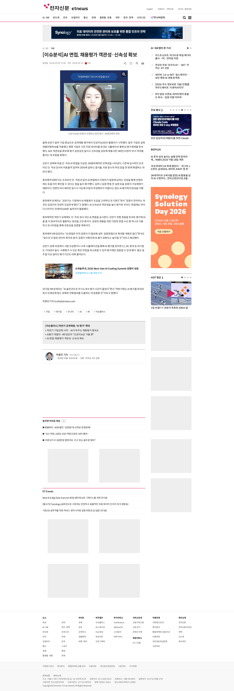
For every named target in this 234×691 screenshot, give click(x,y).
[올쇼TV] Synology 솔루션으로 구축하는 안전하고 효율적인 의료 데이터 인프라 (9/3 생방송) (86, 504)
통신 (86, 17)
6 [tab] (185, 110)
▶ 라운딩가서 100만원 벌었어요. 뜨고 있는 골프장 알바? (69, 440)
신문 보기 (136, 627)
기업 (48, 311)
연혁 (180, 632)
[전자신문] (66, 6)
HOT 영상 (157, 277)
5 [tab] (182, 110)
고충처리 (156, 646)
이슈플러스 (101, 311)
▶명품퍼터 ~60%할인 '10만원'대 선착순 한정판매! (66, 427)
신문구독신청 (138, 622)
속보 (44, 622)
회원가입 (188, 9)
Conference (119, 622)
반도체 (56, 17)
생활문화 (82, 636)
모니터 (71, 311)
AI (81, 311)
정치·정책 (128, 17)
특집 (63, 651)
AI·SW (46, 17)
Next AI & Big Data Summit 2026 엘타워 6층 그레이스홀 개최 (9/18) (75, 497)
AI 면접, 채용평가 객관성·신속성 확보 (65, 338)
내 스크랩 (136, 642)
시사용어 (117, 632)
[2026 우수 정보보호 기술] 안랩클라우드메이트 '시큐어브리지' (172, 86)
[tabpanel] (171, 76)
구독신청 (169, 9)
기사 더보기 (74, 355)
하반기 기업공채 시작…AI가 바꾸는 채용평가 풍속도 (73, 330)
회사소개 (57, 675)
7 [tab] (187, 110)
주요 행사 (157, 110)
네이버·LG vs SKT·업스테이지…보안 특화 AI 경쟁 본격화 (172, 76)
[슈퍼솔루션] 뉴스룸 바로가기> (88, 273)
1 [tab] (187, 48)
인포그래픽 (100, 641)
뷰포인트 (99, 636)
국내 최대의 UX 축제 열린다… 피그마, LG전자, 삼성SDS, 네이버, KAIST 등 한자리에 (170, 169)
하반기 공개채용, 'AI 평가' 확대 (67, 325)
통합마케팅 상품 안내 (161, 632)
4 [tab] (179, 110)
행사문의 (156, 627)
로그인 (180, 9)
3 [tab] (176, 110)
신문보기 (161, 9)
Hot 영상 (99, 632)
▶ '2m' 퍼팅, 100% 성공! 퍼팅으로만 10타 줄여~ (65, 433)
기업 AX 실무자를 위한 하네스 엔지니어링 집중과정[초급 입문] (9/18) (75, 510)
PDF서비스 (118, 636)
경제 (94, 17)
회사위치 (182, 641)
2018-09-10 (81, 63)
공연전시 (82, 632)
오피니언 (141, 17)
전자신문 (182, 622)
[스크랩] (131, 63)
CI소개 (181, 636)
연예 (80, 622)
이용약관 (156, 636)
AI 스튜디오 (100, 627)
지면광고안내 (158, 622)
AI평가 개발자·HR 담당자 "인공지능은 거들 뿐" (70, 334)
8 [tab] (190, 110)
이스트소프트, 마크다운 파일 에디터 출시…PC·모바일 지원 (173, 57)
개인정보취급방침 (159, 641)
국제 (63, 636)
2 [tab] (190, 48)
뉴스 (44, 617)
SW (52, 48)
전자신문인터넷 (185, 627)
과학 (117, 17)
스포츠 (64, 646)
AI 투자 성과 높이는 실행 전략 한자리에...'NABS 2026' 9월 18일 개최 (169, 158)
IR (89, 311)
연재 (63, 655)
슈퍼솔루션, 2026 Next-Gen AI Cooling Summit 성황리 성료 (107, 268)
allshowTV (118, 627)
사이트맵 (133, 666)
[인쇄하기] (142, 63)
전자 (65, 17)
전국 (63, 641)
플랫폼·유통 (106, 17)
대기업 (59, 311)
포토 (80, 627)
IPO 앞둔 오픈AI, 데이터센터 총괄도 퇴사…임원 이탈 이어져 (172, 96)
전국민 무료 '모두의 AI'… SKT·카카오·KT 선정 (78, 358)
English (150, 9)
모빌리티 (75, 17)
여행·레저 (83, 641)
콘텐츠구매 (137, 632)
